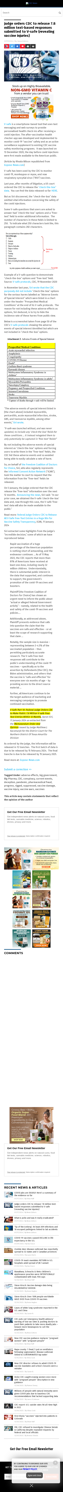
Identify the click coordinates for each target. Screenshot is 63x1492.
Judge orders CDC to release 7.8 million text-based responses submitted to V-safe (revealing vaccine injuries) (35, 1207)
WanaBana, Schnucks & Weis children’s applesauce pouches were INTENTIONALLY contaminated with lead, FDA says (34, 1274)
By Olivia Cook (30, 1358)
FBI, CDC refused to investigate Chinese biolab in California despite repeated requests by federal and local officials (36, 1430)
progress (9, 785)
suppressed (29, 785)
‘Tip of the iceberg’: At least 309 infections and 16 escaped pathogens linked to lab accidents (36, 1228)
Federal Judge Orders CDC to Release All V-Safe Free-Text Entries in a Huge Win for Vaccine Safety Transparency (30, 518)
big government (48, 775)
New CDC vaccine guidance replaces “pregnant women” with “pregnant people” (36, 1339)
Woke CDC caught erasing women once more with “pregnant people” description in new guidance (35, 1380)
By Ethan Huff (29, 1199)
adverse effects (29, 775)
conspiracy (29, 778)
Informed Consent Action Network (26, 471)
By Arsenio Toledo (31, 1436)
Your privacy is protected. (16, 836)
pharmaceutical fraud (40, 782)
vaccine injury (11, 789)
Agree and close (34, 1475)
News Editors (22, 41)
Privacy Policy (30, 1469)
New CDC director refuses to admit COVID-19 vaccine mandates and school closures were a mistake (35, 1366)
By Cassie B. (29, 1313)
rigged (18, 785)
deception (9, 782)
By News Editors (30, 1212)
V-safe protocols (22, 281)
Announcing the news (28, 495)
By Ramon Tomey (31, 1385)
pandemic (21, 782)
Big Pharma (10, 778)
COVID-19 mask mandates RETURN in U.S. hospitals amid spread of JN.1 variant (33, 1261)
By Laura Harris (30, 1255)
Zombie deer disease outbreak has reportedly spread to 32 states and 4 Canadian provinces (36, 1250)
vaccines (40, 789)
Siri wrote (18, 422)
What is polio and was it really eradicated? (34, 1218)
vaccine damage (46, 785)
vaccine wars (27, 789)
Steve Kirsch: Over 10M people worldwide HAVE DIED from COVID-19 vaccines (34, 1297)
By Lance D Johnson (32, 1399)
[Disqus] (31, 993)
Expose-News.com (14, 165)
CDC (20, 778)
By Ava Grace (30, 1244)
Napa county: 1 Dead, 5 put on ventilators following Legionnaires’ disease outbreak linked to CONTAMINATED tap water (33, 1352)
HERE (54, 190)
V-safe (7, 124)
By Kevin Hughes (31, 1291)
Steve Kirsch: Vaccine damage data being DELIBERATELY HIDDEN (33, 1286)
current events (44, 778)
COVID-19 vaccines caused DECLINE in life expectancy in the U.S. (33, 1239)
